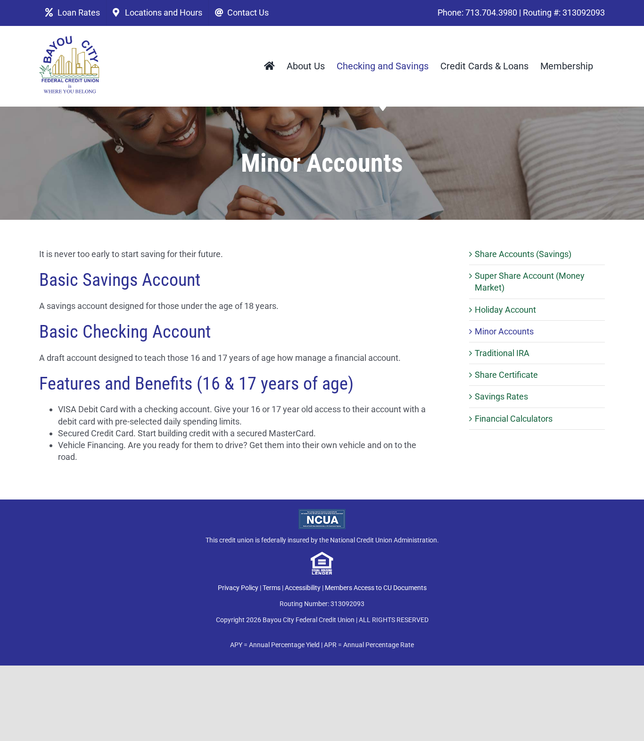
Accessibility (303, 587)
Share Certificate (506, 375)
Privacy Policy (238, 587)
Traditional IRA (502, 353)
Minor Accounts (504, 331)
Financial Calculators (514, 419)
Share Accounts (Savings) (523, 254)
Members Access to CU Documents (376, 587)
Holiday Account (505, 310)
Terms (272, 587)
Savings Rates (501, 396)
